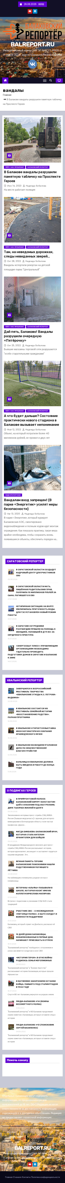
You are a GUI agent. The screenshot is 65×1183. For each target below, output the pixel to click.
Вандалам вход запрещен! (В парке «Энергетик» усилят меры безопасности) (30, 504)
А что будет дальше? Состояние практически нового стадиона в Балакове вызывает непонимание (31, 420)
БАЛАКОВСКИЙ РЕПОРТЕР (38, 167)
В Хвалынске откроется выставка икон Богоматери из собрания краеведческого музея (36, 731)
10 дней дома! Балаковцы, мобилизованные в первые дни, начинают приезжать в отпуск (34, 937)
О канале (17, 1177)
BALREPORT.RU (33, 44)
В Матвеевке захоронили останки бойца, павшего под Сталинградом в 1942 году (37, 984)
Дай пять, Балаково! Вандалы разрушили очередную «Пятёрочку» (28, 336)
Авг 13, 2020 (14, 513)
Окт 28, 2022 (14, 261)
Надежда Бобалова (35, 185)
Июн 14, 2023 (14, 185)
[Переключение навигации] (45, 80)
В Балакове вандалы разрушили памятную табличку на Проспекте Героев (32, 176)
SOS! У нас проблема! (14, 167)
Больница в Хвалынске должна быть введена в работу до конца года (35, 765)
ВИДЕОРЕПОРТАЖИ (13, 495)
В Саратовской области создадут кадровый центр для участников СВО (36, 572)
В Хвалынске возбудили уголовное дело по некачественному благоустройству (36, 748)
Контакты (26, 1177)
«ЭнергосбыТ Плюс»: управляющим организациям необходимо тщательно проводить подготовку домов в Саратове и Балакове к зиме (33, 652)
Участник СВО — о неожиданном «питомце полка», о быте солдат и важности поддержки (36, 914)
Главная (7, 94)
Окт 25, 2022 (14, 345)
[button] (51, 80)
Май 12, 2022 (14, 429)
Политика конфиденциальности (45, 1177)
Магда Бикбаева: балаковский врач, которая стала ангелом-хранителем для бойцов (37, 834)
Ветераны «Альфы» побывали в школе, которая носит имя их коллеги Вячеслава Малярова (34, 891)
